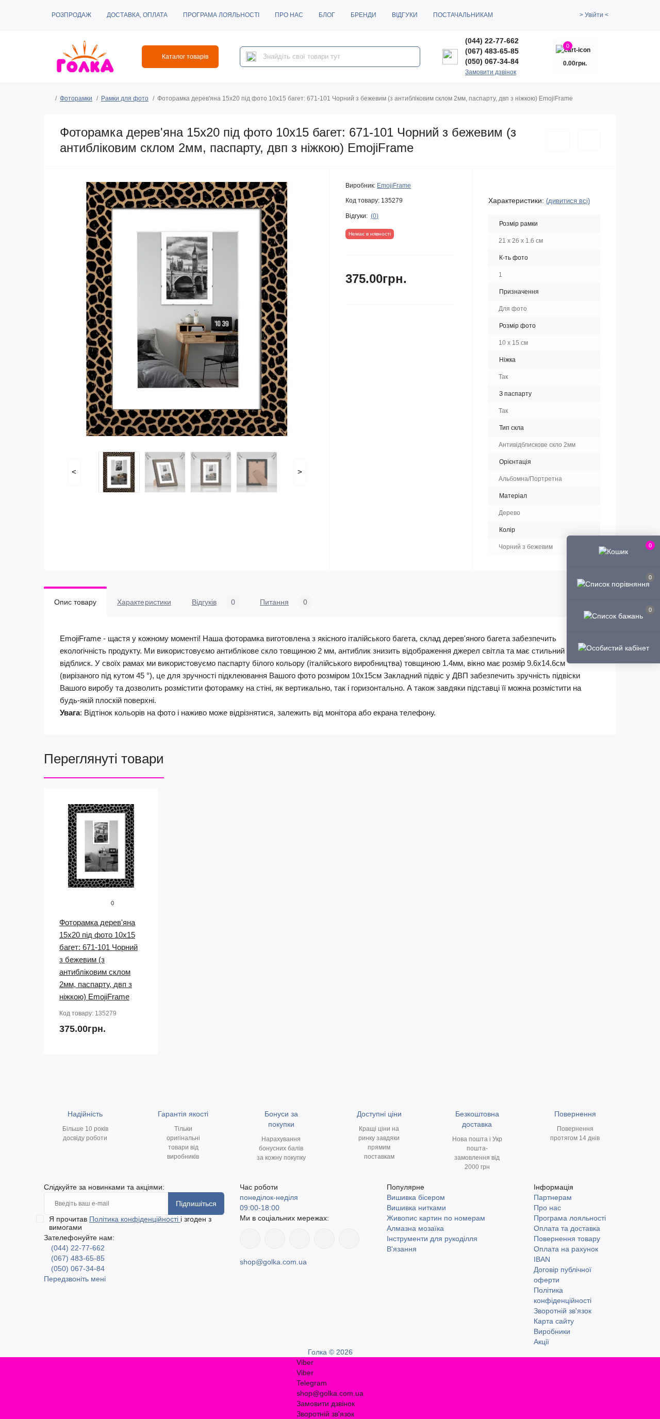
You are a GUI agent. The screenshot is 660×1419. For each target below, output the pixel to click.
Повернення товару (567, 1238)
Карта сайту (554, 1321)
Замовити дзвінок (490, 72)
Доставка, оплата (137, 15)
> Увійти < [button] (594, 15)
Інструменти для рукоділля (432, 1238)
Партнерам (553, 1197)
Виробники (552, 1331)
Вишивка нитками (416, 1208)
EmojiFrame (394, 185)
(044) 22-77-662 (492, 41)
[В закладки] (558, 140)
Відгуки (405, 15)
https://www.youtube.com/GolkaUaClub (299, 1238)
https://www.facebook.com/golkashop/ (250, 1238)
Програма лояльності (221, 15)
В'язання (402, 1249)
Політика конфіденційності (134, 1219)
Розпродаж (71, 15)
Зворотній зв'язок (562, 1311)
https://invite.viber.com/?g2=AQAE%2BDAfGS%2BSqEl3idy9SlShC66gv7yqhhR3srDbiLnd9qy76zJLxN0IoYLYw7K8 (324, 1238)
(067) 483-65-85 (492, 51)
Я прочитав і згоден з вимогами (130, 1223)
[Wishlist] (143, 823)
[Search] (251, 56)
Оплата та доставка (567, 1228)
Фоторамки (76, 98)
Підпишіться (196, 1203)
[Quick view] (143, 804)
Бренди (363, 15)
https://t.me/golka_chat (349, 1238)
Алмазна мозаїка (415, 1228)
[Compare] (143, 843)
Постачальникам (463, 15)
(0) (374, 216)
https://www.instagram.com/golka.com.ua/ (275, 1238)
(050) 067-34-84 (492, 61)
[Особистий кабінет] (613, 647)
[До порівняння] (589, 140)
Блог (327, 15)
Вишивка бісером (416, 1197)
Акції (541, 1342)
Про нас (289, 15)
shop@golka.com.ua (273, 1262)
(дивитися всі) (568, 201)
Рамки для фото (124, 98)
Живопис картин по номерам (436, 1218)
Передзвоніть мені (75, 1279)
